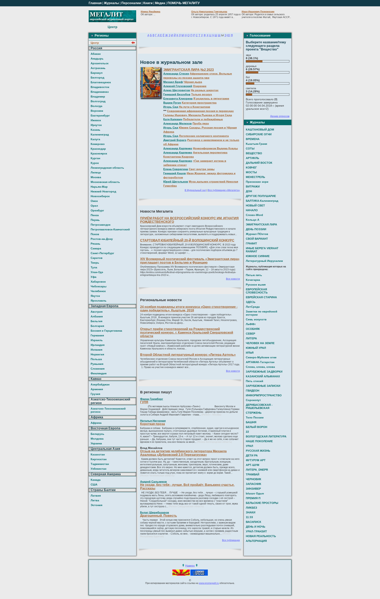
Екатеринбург (100, 115)
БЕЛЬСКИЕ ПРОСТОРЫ (262, 502)
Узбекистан (98, 468)
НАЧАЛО (252, 210)
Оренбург (97, 210)
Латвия (96, 495)
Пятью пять (254, 275)
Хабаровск (98, 281)
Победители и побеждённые (203, 119)
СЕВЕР (250, 333)
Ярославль (98, 300)
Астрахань (98, 68)
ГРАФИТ (251, 243)
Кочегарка (253, 279)
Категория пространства (199, 102)
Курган (95, 158)
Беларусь (97, 433)
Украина (96, 443)
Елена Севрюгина (175, 169)
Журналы (111, 3)
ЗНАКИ (250, 512)
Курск (95, 163)
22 (247, 431)
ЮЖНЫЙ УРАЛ (256, 347)
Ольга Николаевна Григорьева (209, 11)
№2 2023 (207, 69)
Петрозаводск (100, 224)
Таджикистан (100, 464)
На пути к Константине (194, 106)
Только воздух (201, 94)
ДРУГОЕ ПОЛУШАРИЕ (261, 196)
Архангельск (99, 63)
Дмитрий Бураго (174, 140)
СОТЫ (250, 148)
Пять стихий (254, 381)
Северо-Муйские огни (261, 357)
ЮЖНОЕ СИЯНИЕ (258, 256)
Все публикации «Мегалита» (224, 190)
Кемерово (98, 144)
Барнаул (97, 72)
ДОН (249, 191)
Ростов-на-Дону (102, 238)
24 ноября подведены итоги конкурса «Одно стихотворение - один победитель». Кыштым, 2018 (189, 308)
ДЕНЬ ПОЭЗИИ (256, 229)
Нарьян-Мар (99, 186)
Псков (95, 234)
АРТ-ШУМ (252, 465)
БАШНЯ (251, 422)
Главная (95, 3)
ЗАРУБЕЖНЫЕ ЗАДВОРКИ (264, 371)
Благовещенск (101, 82)
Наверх (190, 565)
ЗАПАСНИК (253, 483)
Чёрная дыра (193, 81)
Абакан (96, 53)
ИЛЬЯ (250, 352)
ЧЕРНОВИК (253, 479)
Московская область (105, 182)
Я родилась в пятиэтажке (211, 98)
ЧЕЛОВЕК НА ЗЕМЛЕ (260, 343)
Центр (95, 42)
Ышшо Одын (255, 493)
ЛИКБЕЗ (251, 507)
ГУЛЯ (144, 402)
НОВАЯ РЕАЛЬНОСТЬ (261, 536)
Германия (97, 335)
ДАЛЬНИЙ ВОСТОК (259, 162)
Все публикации (231, 540)
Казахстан (98, 454)
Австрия (97, 311)
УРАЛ (249, 446)
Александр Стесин (176, 73)
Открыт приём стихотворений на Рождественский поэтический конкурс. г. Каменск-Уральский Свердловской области (186, 332)
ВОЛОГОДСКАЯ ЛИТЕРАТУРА (266, 436)
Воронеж (97, 110)
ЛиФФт (251, 324)
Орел (94, 205)
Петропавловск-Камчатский (110, 229)
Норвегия (97, 354)
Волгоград (98, 101)
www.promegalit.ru (209, 583)
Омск (94, 201)
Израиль (97, 340)
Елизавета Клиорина (178, 98)
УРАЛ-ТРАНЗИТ (256, 531)
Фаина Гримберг (151, 398)
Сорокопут (253, 400)
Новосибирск (100, 196)
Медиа (160, 3)
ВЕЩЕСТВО (254, 153)
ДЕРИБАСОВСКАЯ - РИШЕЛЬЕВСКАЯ (259, 406)
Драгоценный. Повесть (158, 515)
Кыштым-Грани (256, 143)
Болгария (97, 325)
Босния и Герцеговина (106, 330)
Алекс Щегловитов (176, 90)
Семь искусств (256, 319)
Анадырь (97, 58)
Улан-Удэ (97, 272)
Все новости (233, 278)
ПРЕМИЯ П (253, 498)
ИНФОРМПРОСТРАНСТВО (264, 395)
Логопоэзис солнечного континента (204, 135)
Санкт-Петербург (102, 253)
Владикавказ (100, 91)
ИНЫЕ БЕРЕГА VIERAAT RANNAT (262, 250)
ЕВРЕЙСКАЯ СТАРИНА (261, 297)
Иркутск (96, 125)
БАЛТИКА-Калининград (262, 200)
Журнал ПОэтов (257, 234)
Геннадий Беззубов (176, 94)
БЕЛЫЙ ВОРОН (256, 427)
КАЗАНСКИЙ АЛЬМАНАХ (263, 376)
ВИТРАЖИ (253, 186)
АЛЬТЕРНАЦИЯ (256, 540)
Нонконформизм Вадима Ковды (215, 148)
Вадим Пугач (172, 102)
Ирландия (97, 344)
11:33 (249, 517)
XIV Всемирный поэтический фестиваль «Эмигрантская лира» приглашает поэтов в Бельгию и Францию (189, 260)
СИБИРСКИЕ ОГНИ (259, 134)
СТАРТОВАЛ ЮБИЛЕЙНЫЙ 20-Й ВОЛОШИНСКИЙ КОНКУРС (187, 240)
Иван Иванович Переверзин (258, 11)
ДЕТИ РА (252, 455)
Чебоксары (98, 286)
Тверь (95, 262)
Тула (94, 267)
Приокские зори (257, 181)
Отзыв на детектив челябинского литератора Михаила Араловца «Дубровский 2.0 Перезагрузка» (183, 452)
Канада (96, 479)
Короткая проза (152, 424)
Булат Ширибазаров (154, 512)
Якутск (95, 295)
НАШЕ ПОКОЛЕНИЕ (259, 441)
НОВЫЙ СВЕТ (255, 205)
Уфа (93, 276)
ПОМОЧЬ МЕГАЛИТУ (183, 3)
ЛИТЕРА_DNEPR (257, 469)
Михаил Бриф (173, 81)
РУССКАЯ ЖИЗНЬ (258, 450)
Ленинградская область (107, 167)
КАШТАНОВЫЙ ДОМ (260, 129)
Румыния (97, 363)
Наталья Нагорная (153, 420)
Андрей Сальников (153, 481)
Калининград (100, 134)
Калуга (95, 139)
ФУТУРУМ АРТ (256, 460)
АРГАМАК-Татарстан (260, 362)
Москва (96, 177)
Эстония (96, 505)
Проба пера (201, 123)
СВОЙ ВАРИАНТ (257, 238)
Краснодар (98, 148)
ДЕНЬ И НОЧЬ (255, 526)
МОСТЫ (251, 172)
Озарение (199, 86)
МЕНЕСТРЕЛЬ (255, 177)
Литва (95, 500)
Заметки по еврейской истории (261, 313)
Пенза (95, 215)
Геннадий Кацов (174, 173)
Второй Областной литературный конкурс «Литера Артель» (188, 354)
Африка (96, 422)
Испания (96, 349)
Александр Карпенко (177, 148)
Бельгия (96, 321)
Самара (96, 248)
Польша (96, 359)
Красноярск (99, 153)
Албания (97, 316)
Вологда (96, 106)
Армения (97, 389)
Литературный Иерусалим (264, 260)
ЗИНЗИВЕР (253, 488)
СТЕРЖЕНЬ (253, 412)
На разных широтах (204, 90)
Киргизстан (98, 459)
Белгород (97, 77)
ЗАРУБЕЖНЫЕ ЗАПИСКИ (263, 385)
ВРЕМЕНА (252, 139)
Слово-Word (254, 215)
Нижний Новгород (103, 191)
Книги (148, 3)
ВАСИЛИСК (253, 521)
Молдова (97, 438)
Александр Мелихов (177, 123)
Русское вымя (256, 284)
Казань (95, 129)
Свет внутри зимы (202, 169)
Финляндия (98, 373)
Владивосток (100, 87)
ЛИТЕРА (251, 338)
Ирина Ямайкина (150, 11)
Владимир (98, 96)
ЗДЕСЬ (250, 302)
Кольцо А (252, 219)
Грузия (95, 394)
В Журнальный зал (195, 190)
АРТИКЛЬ (252, 158)
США (94, 484)
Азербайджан (100, 384)
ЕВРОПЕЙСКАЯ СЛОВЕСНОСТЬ (257, 291)
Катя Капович (172, 119)
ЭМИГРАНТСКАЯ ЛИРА (181, 69)
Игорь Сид (170, 106)
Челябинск (98, 291)
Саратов (97, 257)
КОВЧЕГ (251, 167)
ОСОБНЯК (253, 328)
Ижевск (96, 120)
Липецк (96, 172)
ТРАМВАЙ (252, 474)
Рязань (95, 243)
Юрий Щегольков (175, 181)
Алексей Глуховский (177, 86)
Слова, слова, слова (260, 366)
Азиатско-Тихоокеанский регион (108, 410)
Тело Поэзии (255, 417)
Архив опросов (279, 116)
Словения (97, 368)
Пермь (95, 219)
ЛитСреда (253, 306)
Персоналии (131, 3)
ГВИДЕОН (252, 390)
